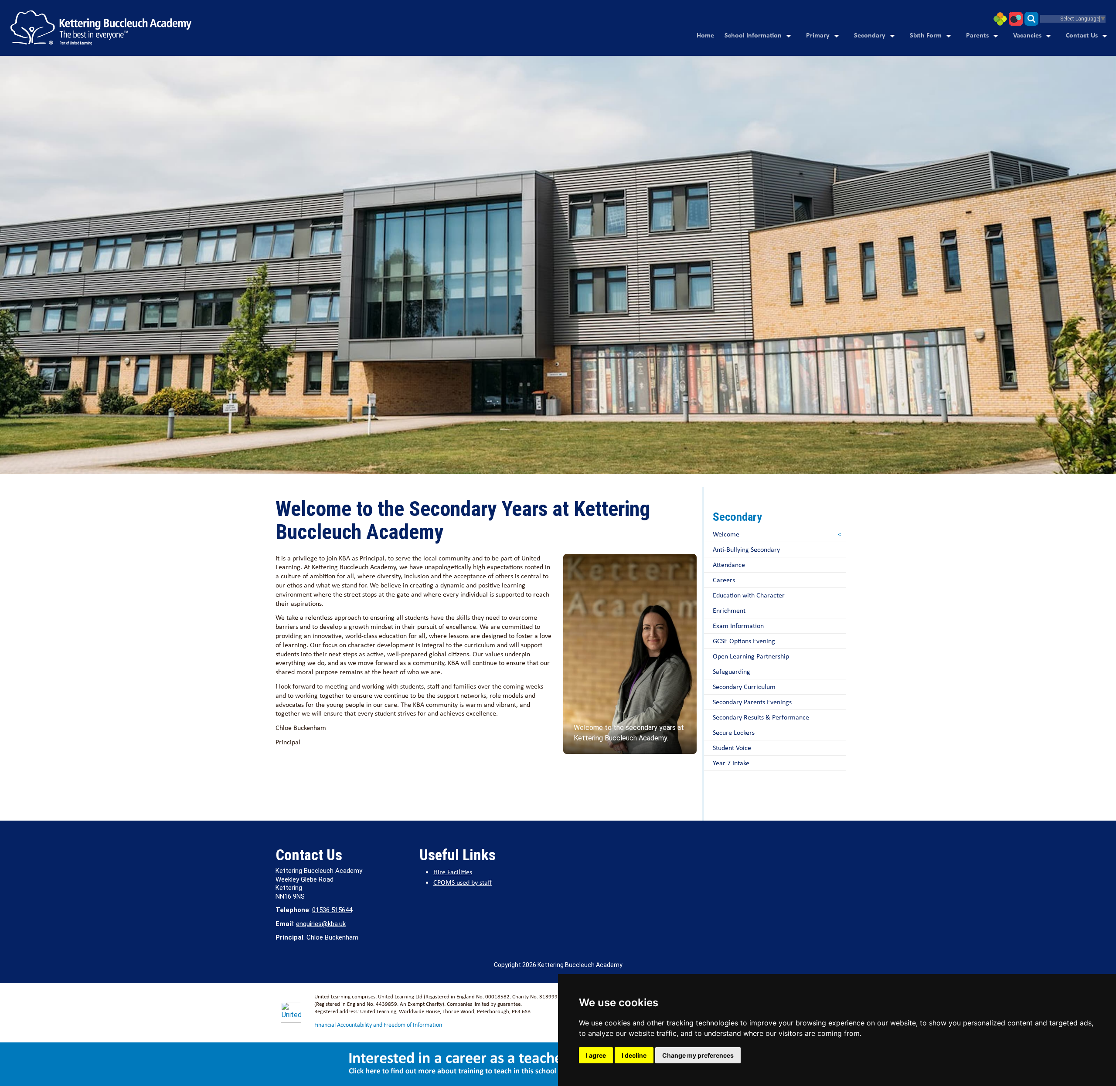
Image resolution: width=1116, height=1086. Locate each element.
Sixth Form (926, 35)
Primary (818, 35)
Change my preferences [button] (698, 1055)
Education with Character (749, 595)
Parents (977, 35)
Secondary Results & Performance (761, 717)
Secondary (869, 35)
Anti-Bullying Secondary (746, 549)
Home (705, 35)
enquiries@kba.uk (321, 924)
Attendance (729, 564)
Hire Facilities (452, 871)
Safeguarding (731, 671)
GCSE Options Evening (744, 640)
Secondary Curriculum (744, 686)
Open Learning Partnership (751, 656)
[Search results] (1031, 18)
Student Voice (732, 747)
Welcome (726, 534)
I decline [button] (634, 1055)
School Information (753, 35)
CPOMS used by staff (462, 882)
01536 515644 (332, 910)
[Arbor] (1000, 18)
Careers (724, 579)
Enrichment (729, 610)
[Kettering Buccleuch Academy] (100, 27)
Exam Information (738, 625)
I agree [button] (596, 1055)
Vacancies (1027, 35)
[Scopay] (1016, 18)
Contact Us (1082, 35)
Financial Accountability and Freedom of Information (378, 1024)
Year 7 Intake (731, 762)
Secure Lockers (734, 732)
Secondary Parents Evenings (752, 701)
